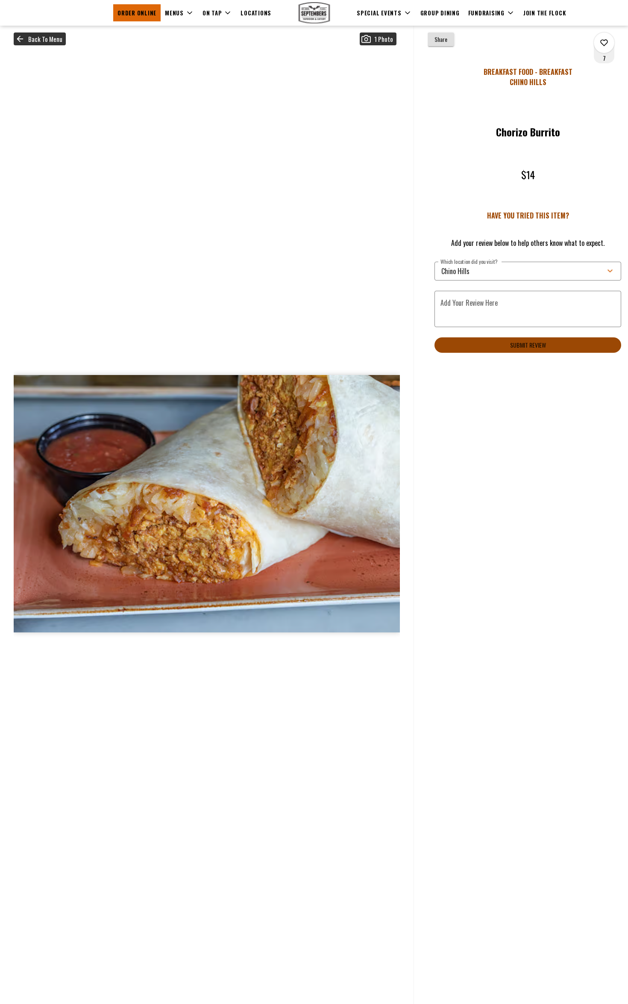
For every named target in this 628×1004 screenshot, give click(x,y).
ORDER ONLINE (136, 13)
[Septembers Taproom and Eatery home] (314, 13)
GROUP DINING (440, 13)
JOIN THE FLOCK (544, 13)
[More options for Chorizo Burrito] (604, 42)
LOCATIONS (256, 13)
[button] (179, 12)
